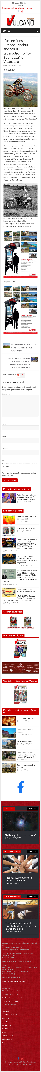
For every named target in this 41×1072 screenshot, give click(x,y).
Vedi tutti (32, 809)
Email (5, 436)
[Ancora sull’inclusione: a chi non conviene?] (20, 856)
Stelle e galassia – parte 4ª (20, 835)
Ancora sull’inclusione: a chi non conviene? (18, 879)
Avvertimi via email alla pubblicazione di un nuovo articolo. (19, 474)
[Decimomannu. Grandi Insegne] (9, 729)
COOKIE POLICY (19, 981)
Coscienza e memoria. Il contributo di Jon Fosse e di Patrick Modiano (20, 926)
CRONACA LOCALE (8, 1036)
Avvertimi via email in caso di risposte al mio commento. (19, 465)
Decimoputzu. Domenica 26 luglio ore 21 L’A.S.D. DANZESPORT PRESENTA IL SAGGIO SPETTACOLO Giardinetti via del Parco (27, 544)
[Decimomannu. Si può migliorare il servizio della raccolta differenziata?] (9, 752)
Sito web (5, 449)
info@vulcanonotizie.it (10, 1001)
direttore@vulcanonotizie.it (12, 998)
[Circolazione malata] (9, 741)
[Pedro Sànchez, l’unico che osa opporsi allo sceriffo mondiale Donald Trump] (9, 494)
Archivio (4, 1043)
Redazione (5, 1018)
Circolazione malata (24, 741)
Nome (5, 424)
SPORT (4, 1032)
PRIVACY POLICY (7, 981)
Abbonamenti (7, 1039)
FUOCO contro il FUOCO (25, 718)
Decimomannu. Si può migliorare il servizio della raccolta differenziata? (26, 755)
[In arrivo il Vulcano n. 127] (9, 527)
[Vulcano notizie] (4, 30)
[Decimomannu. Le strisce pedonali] (9, 764)
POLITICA (5, 1029)
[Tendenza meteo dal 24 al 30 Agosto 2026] (9, 516)
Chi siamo (5, 1011)
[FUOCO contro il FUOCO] (9, 718)
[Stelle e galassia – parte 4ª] (20, 813)
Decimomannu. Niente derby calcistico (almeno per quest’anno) (23, 348)
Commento (6, 394)
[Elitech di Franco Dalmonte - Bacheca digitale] (20, 231)
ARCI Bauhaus (6, 1025)
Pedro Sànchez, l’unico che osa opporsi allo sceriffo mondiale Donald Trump (26, 497)
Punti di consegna (10, 1014)
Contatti (5, 1022)
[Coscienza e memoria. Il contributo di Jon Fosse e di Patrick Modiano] (20, 901)
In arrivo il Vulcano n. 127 (26, 528)
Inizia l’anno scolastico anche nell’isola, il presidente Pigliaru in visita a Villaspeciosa (19, 363)
